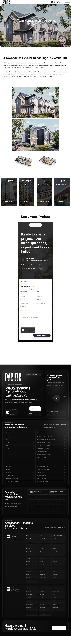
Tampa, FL (54, 604)
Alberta (54, 558)
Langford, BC (55, 545)
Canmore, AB (28, 558)
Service (23, 306)
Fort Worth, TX (28, 597)
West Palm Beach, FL (43, 610)
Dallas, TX (54, 594)
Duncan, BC (28, 548)
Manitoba (27, 564)
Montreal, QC (28, 574)
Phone (38, 291)
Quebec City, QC (42, 574)
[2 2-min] (35, 135)
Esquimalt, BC (55, 548)
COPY (41, 264)
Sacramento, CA (42, 591)
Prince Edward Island (56, 577)
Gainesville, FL (28, 610)
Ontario (54, 571)
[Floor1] (47, 160)
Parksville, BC (42, 545)
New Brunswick (42, 577)
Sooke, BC (28, 545)
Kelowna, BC (55, 551)
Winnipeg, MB (55, 561)
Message (23, 313)
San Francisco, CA (56, 591)
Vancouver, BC (28, 538)
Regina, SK (28, 561)
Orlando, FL (42, 604)
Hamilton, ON (42, 564)
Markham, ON (28, 571)
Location (39, 299)
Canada (27, 535)
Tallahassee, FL (55, 607)
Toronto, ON (55, 564)
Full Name (23, 291)
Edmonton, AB (42, 558)
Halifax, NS (28, 577)
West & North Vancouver (44, 538)
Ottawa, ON (41, 571)
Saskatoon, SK (42, 561)
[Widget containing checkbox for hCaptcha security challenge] (27, 330)
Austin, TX (54, 597)
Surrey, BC (54, 538)
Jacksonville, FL (42, 607)
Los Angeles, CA (42, 594)
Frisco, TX (41, 597)
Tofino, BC (41, 551)
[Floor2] (23, 160)
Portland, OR (28, 591)
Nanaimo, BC (28, 551)
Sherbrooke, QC (55, 574)
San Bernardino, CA (29, 594)
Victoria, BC (42, 535)
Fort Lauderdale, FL (29, 604)
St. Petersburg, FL (29, 607)
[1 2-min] (35, 102)
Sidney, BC (41, 548)
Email (22, 299)
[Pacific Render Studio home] (14, 377)
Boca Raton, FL (55, 610)
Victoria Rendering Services (57, 535)
